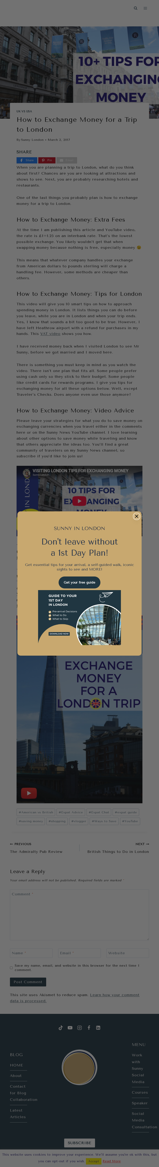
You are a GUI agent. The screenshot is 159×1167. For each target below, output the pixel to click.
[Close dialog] (136, 516)
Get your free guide (79, 582)
